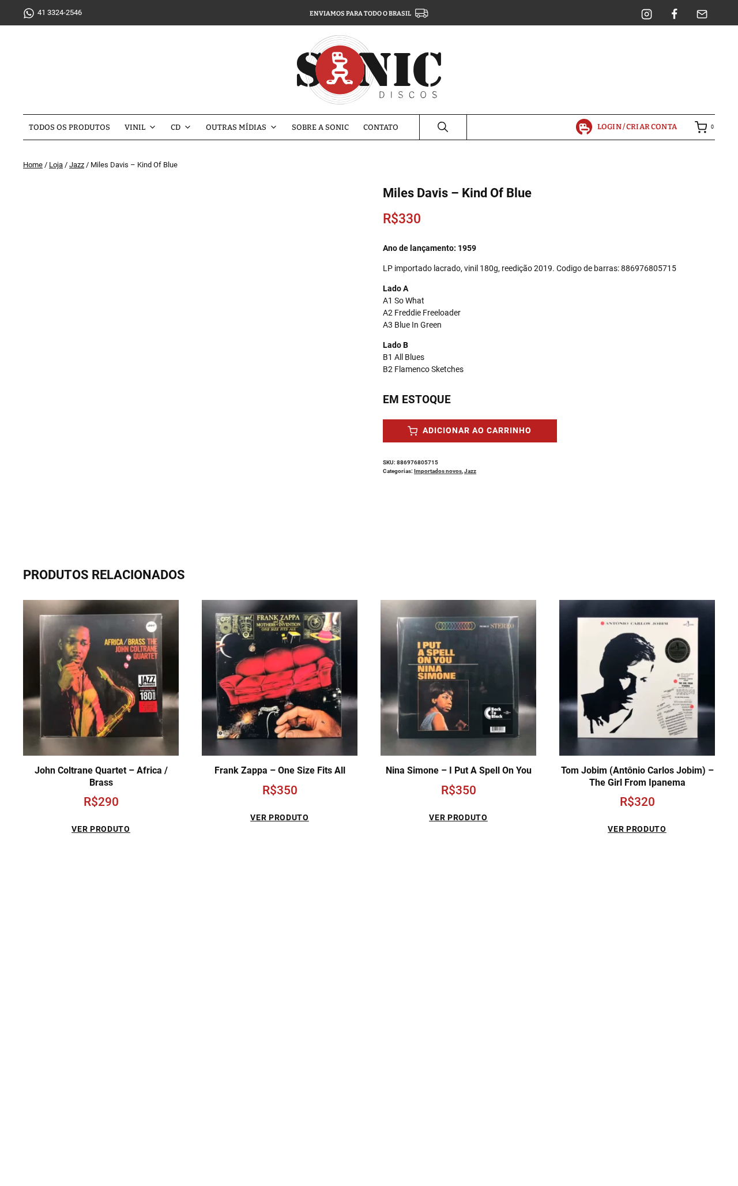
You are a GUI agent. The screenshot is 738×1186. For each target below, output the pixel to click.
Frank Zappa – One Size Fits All (279, 770)
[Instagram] (647, 14)
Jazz (470, 471)
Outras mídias (236, 127)
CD (175, 127)
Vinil (135, 127)
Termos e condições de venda (578, 983)
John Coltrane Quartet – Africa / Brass (101, 776)
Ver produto (100, 829)
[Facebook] (675, 14)
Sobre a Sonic (320, 127)
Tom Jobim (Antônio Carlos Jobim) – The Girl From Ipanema (637, 776)
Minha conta (546, 922)
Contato (380, 127)
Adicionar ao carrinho (476, 431)
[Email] (702, 14)
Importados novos (438, 471)
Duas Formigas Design (447, 1172)
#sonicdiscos (112, 1106)
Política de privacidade (565, 962)
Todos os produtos (69, 127)
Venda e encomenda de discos (580, 942)
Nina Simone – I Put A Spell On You (459, 770)
